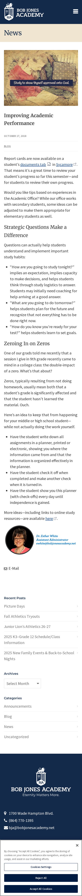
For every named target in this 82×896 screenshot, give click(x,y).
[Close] (77, 845)
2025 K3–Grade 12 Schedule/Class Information (32, 639)
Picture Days (14, 606)
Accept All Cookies (41, 889)
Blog (7, 146)
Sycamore (64, 164)
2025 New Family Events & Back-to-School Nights (39, 655)
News (8, 726)
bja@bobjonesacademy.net (32, 827)
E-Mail (13, 568)
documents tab (33, 164)
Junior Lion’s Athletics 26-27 (27, 626)
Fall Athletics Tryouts (22, 616)
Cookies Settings (41, 867)
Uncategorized (16, 736)
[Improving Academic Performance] (41, 78)
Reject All (41, 878)
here (49, 518)
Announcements (17, 706)
